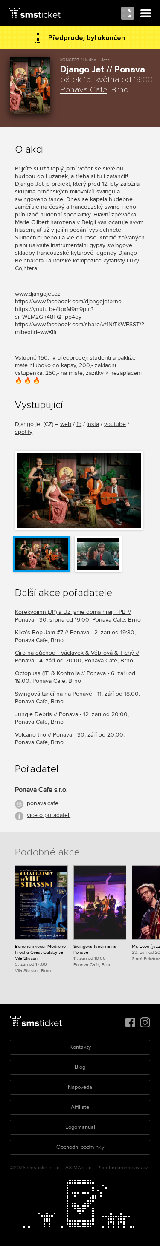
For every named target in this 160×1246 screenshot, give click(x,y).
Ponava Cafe (83, 90)
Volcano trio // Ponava (43, 734)
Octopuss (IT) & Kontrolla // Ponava (60, 673)
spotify (23, 431)
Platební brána (113, 1168)
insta (93, 424)
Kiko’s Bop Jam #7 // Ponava (52, 632)
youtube (115, 424)
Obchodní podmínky (80, 1147)
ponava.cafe (42, 803)
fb (78, 424)
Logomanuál (80, 1127)
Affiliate (80, 1107)
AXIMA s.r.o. (79, 1168)
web (65, 424)
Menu (145, 13)
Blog (80, 1067)
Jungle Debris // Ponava (46, 714)
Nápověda (80, 1087)
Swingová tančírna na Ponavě (54, 693)
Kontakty (80, 1047)
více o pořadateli (48, 815)
